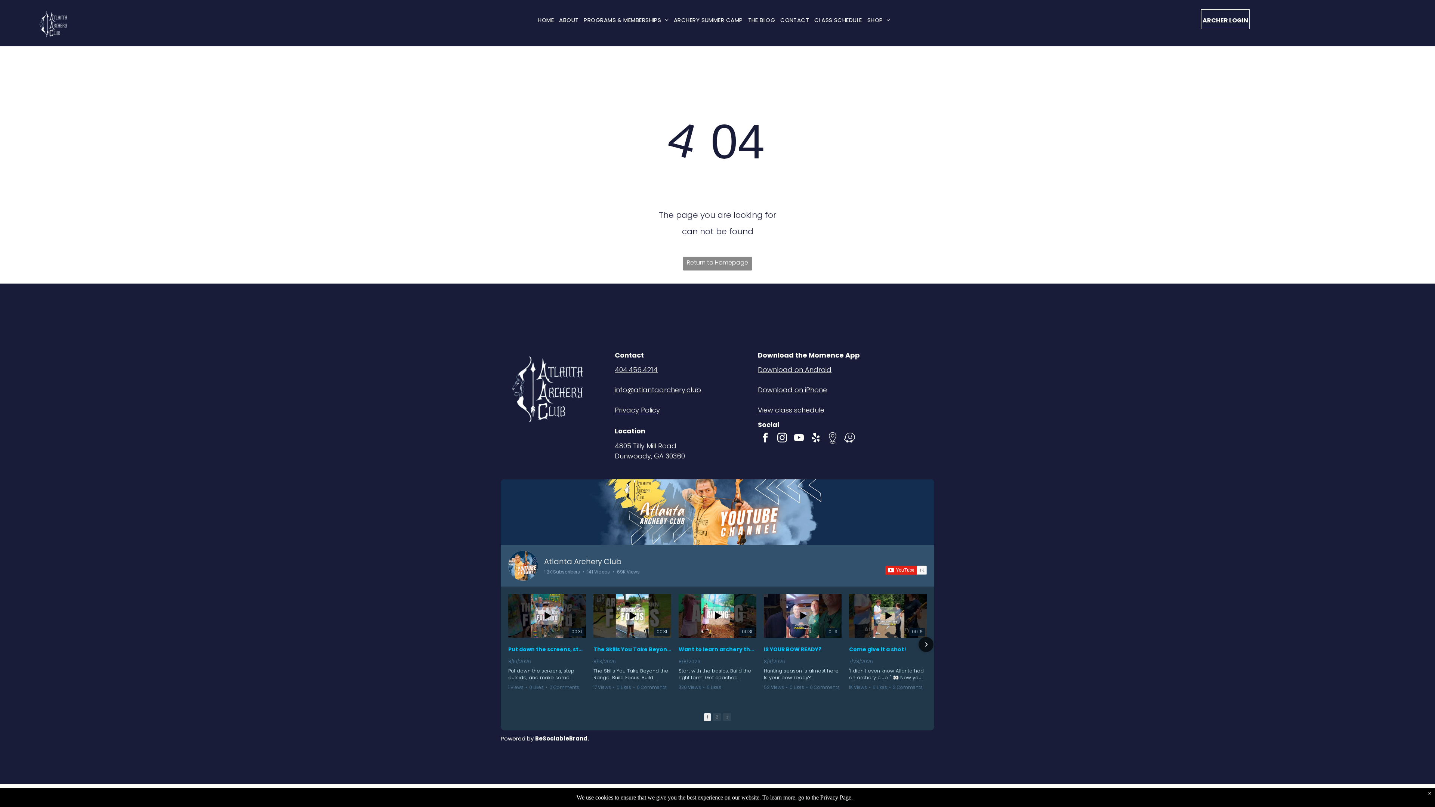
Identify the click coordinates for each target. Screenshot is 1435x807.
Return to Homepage (717, 262)
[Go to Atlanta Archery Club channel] (523, 566)
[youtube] (798, 438)
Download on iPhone (792, 390)
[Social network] (832, 438)
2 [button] (717, 717)
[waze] (849, 438)
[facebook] (765, 438)
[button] (508, 644)
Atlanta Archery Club (582, 561)
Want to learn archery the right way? (717, 649)
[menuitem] (545, 20)
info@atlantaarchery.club (658, 390)
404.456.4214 (636, 369)
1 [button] (707, 717)
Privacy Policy (637, 410)
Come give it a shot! (877, 649)
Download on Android (794, 369)
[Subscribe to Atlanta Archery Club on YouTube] (906, 570)
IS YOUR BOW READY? (792, 649)
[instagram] (782, 438)
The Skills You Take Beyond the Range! (632, 649)
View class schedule (791, 410)
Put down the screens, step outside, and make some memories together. (547, 649)
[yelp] (815, 438)
